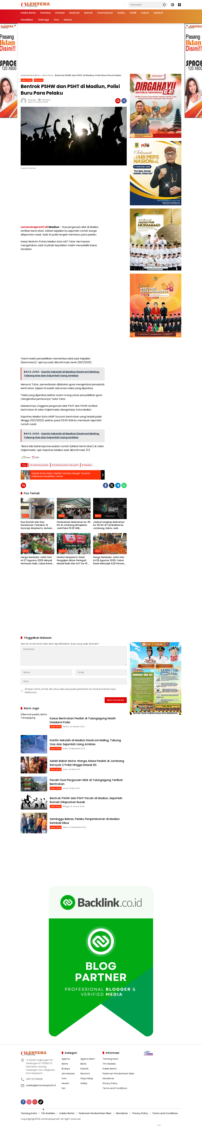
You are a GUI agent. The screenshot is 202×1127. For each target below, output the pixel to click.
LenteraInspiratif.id (30, 75)
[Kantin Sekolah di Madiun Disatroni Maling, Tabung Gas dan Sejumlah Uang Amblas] (34, 744)
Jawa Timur (47, 75)
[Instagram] (29, 1101)
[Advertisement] (101, 48)
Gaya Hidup (86, 1078)
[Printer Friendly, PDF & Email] (30, 457)
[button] (164, 4)
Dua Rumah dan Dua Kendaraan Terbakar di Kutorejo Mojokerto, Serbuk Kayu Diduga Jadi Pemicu (36, 525)
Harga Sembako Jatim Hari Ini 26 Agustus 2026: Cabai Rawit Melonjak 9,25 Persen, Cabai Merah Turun (109, 560)
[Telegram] (118, 485)
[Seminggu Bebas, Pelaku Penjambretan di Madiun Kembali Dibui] (34, 823)
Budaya (66, 1068)
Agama (62, 551)
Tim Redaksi (109, 1063)
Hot (63, 1088)
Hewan (65, 1083)
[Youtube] (34, 1101)
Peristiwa (39, 80)
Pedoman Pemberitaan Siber (118, 1073)
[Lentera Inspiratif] (35, 4)
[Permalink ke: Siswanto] (24, 101)
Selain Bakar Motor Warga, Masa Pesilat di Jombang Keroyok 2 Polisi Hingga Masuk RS (87, 763)
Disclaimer (108, 1078)
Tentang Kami (110, 1058)
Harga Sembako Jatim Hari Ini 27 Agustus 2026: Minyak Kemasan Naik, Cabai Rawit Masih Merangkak (36, 560)
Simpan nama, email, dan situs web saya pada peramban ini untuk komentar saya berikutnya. (70, 690)
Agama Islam (87, 1058)
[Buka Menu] (179, 5)
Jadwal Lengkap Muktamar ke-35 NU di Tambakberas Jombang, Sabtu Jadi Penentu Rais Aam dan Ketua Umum (109, 525)
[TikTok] (40, 1101)
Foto (64, 1078)
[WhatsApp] (124, 485)
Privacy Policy (110, 1083)
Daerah (84, 1068)
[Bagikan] (124, 100)
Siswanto (32, 100)
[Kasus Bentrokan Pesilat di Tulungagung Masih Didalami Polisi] (34, 722)
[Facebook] (105, 485)
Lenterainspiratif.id (34, 227)
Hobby (83, 1083)
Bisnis (83, 1063)
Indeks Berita (109, 1068)
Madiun (88, 465)
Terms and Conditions (115, 1088)
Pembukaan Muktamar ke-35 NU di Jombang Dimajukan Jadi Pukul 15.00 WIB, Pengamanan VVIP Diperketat (73, 525)
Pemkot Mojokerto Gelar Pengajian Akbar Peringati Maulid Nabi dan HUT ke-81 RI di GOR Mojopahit (73, 560)
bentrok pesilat (40, 465)
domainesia (68, 1073)
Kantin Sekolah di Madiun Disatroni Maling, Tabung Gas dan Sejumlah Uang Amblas (85, 742)
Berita (25, 515)
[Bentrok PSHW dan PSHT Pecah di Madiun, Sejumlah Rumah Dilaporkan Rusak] (34, 802)
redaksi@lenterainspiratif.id (41, 1085)
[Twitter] (111, 485)
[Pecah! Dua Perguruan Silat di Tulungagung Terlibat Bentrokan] (34, 784)
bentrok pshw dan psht (66, 465)
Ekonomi (85, 1073)
